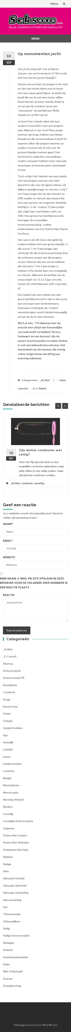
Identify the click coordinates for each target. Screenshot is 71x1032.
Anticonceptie (12, 670)
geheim (8, 720)
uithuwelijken (11, 921)
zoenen (8, 978)
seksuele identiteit (15, 885)
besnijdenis (10, 685)
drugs (6, 699)
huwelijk (8, 742)
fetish (7, 713)
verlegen (8, 942)
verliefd (8, 950)
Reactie (8, 595)
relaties (8, 856)
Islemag (19, 1024)
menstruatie (10, 792)
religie (7, 864)
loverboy (8, 770)
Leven (6, 756)
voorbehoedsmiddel (15, 957)
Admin (43, 388)
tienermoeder (12, 914)
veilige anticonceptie (16, 935)
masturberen (11, 785)
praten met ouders (15, 835)
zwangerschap (12, 985)
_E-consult (10, 656)
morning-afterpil (13, 799)
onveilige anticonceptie (18, 821)
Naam (8, 524)
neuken (8, 806)
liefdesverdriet (12, 763)
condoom (27, 483)
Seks (6, 871)
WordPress (49, 1024)
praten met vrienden (16, 842)
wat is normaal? (13, 971)
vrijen (6, 964)
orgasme (8, 828)
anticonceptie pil (13, 677)
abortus (8, 663)
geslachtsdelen (12, 728)
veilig (6, 928)
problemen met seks (16, 849)
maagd (7, 778)
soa (5, 907)
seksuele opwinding (15, 892)
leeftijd (7, 749)
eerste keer (10, 706)
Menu (54, 4)
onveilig (39, 483)
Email (8, 540)
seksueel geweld (13, 878)
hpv (5, 735)
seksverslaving (12, 900)
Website (9, 557)
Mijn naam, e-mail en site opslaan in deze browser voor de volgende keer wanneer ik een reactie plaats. (34, 583)
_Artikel (45, 380)
